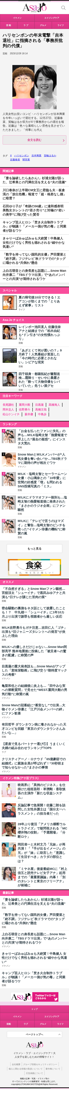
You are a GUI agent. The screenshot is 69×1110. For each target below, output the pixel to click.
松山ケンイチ (11, 414)
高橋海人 (54, 404)
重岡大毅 (24, 404)
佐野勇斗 (24, 409)
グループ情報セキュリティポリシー (40, 1064)
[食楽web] (34, 574)
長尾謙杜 (8, 404)
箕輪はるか (50, 155)
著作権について (52, 1069)
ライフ (22, 309)
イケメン (17, 1016)
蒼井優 (29, 414)
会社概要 (16, 1064)
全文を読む (34, 139)
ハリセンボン (21, 155)
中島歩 (42, 414)
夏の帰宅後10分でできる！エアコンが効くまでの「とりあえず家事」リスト (39, 301)
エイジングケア (51, 1016)
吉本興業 (36, 155)
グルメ (43, 1024)
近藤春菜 (15, 159)
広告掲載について (34, 1073)
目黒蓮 (39, 404)
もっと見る (34, 548)
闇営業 (26, 159)
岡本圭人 (8, 409)
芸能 (21, 343)
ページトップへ (34, 1034)
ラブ (26, 1024)
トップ (34, 1009)
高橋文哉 (41, 409)
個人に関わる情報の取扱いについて (26, 1069)
